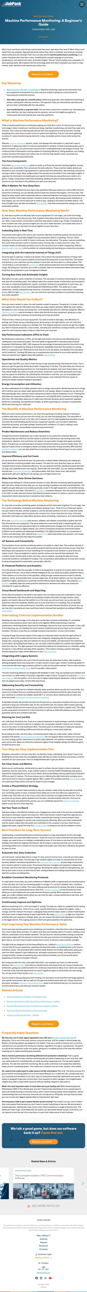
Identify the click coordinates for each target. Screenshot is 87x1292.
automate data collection (50, 862)
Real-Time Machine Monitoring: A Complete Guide (27, 1010)
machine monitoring (17, 143)
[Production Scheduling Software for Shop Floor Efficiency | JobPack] (12, 4)
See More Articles (45, 1206)
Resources (43, 1246)
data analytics (42, 203)
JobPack (43, 1287)
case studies (7, 610)
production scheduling (22, 471)
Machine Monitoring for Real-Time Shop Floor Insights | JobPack (32, 1006)
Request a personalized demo (31, 983)
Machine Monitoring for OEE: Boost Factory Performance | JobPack (33, 1001)
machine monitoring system (63, 1037)
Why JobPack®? (43, 1236)
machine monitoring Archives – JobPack (23, 1015)
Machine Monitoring (43, 16)
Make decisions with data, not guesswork (23, 89)
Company (43, 1249)
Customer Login (45, 1254)
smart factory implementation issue (16, 668)
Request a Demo (42, 1258)
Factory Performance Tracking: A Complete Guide (26, 996)
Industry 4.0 (33, 265)
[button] (4, 1183)
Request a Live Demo (44, 74)
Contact (44, 1263)
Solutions (43, 1239)
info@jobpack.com (43, 1273)
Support (43, 1242)
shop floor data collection (12, 248)
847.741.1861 (43, 1268)
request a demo (40, 825)
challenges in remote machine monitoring (32, 697)
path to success (50, 651)
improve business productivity (32, 736)
